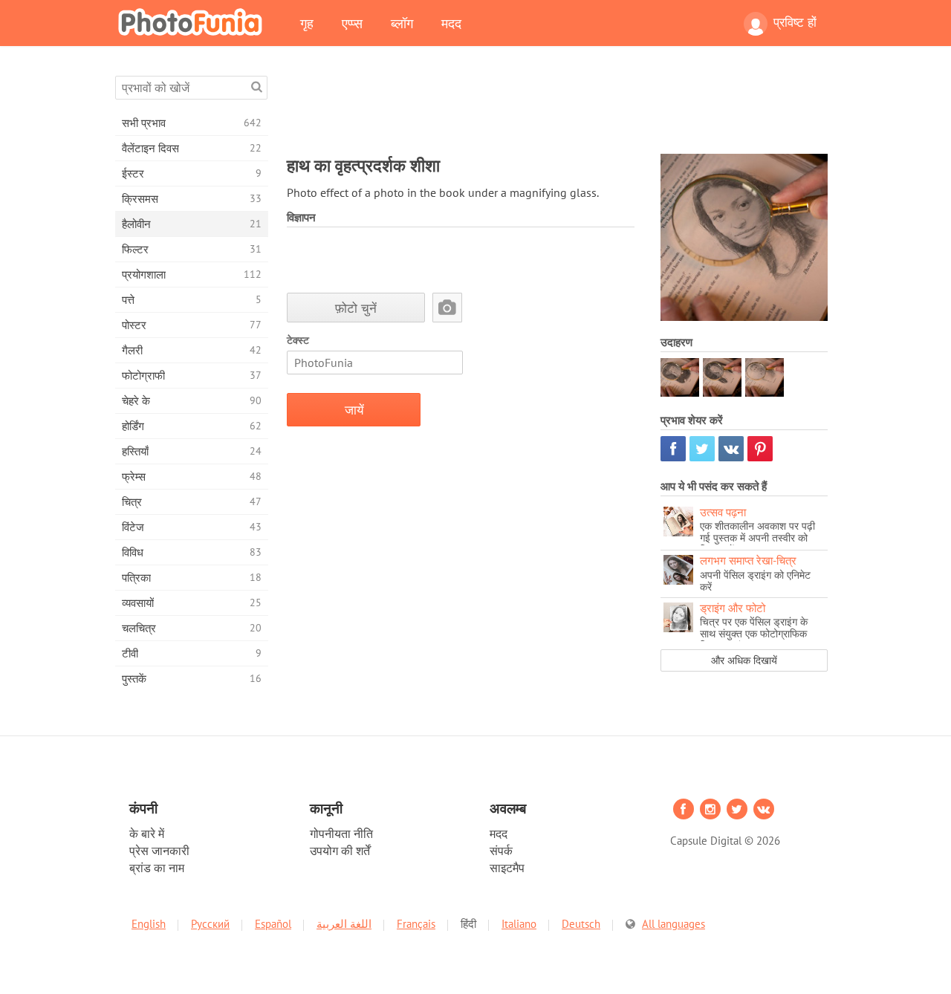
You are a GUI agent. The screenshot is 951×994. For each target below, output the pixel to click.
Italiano (519, 924)
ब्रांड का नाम (156, 867)
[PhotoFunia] (193, 21)
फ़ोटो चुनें (356, 307)
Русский (210, 924)
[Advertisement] (557, 109)
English (149, 924)
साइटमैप (507, 867)
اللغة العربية (344, 924)
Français (416, 924)
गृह (307, 23)
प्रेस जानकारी (159, 850)
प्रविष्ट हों (795, 22)
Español (273, 924)
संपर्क (501, 850)
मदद (451, 23)
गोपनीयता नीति (341, 833)
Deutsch (581, 924)
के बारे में (146, 833)
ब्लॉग (402, 23)
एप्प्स (352, 23)
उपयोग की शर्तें (340, 850)
